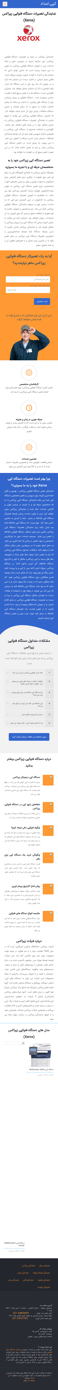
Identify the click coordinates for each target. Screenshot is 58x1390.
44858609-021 (21, 1313)
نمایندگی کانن (28, 1280)
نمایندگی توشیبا (44, 1280)
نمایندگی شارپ (23, 1273)
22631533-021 (20, 1318)
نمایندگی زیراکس (28, 1265)
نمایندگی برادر (13, 1280)
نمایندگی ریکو (44, 1265)
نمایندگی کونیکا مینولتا (41, 1273)
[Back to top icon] (52, 1384)
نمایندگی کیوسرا (44, 1287)
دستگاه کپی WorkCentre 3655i (41, 1069)
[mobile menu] (5, 4)
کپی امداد (48, 4)
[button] (29, 673)
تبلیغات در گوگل (29, 1380)
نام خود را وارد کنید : (42, 275)
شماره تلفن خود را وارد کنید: (40, 285)
